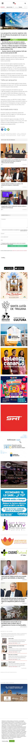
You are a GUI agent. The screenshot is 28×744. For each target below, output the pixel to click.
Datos (18, 133)
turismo (19, 135)
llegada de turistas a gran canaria (8, 134)
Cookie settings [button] (5, 741)
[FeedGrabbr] (14, 668)
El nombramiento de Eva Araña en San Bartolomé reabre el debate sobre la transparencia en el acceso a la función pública (13, 623)
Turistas (23, 135)
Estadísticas (23, 133)
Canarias (3, 11)
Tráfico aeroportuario (11, 135)
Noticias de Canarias (21, 134)
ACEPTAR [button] (12, 741)
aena (4, 133)
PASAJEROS (3, 135)
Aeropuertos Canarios (11, 133)
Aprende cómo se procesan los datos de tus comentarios (19, 250)
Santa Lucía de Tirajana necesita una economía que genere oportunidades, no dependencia (13, 577)
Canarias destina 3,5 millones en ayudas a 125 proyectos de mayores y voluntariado (12, 184)
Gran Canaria (23, 626)
